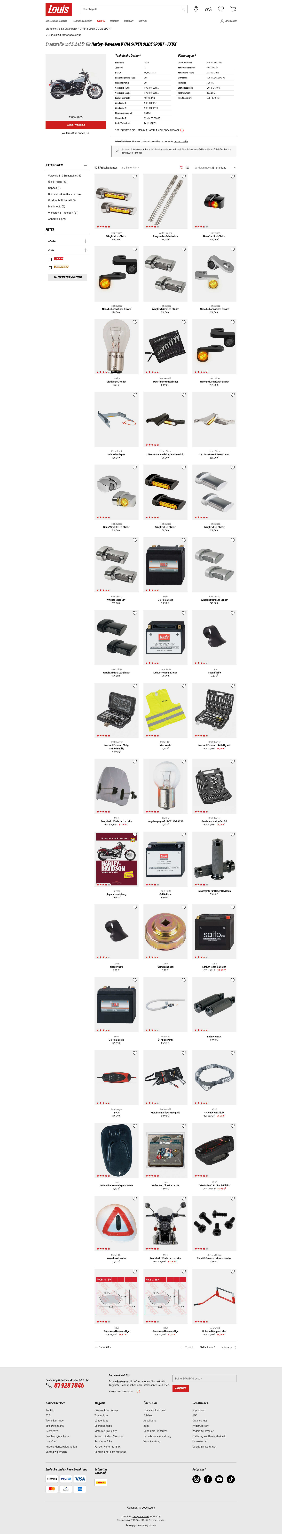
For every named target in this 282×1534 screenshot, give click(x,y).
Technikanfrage (54, 1420)
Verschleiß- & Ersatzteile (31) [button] (64, 175)
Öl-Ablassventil (165, 1040)
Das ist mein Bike (76, 124)
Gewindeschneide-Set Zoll (214, 821)
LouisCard (51, 1441)
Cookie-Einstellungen (204, 1446)
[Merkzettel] (221, 9)
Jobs (146, 1425)
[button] (184, 9)
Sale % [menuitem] (101, 21)
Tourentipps (101, 1415)
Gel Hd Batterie (165, 600)
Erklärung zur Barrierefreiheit (208, 1436)
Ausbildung (150, 1420)
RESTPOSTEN (61, 267)
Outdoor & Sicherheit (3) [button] (62, 200)
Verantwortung (151, 1441)
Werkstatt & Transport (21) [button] (63, 212)
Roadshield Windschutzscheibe (116, 821)
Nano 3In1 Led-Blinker (214, 236)
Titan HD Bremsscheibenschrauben (214, 1258)
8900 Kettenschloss (214, 1112)
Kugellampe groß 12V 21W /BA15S (165, 821)
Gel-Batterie (165, 894)
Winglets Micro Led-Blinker (165, 309)
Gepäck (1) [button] (54, 188)
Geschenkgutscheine (57, 1436)
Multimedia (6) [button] (56, 206)
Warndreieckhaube (116, 1258)
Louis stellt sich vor (154, 1410)
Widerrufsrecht (200, 1425)
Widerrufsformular (202, 1431)
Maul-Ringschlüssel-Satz (165, 381)
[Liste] (187, 168)
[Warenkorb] (233, 9)
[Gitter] (181, 167)
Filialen (147, 1415)
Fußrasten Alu (214, 1036)
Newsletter (52, 1431)
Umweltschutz (200, 1441)
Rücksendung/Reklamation (61, 1446)
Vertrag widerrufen (56, 1451)
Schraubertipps (103, 1425)
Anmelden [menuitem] (230, 21)
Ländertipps (101, 1420)
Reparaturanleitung (116, 894)
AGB (194, 1415)
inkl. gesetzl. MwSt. (141, 1516)
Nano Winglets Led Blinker (116, 527)
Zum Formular (135, 153)
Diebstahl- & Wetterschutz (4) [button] (65, 194)
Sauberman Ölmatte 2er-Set (165, 1185)
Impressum (198, 1410)
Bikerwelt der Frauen (106, 1410)
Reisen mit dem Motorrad (109, 1436)
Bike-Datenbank (55, 1425)
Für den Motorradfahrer (107, 1446)
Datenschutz (199, 1420)
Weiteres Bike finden (73, 133)
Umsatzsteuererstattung (157, 1436)
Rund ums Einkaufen (155, 1431)
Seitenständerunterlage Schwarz (116, 1185)
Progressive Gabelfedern (165, 236)
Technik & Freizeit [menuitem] (82, 21)
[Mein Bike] (208, 9)
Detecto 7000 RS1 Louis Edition (214, 1185)
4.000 (116, 1112)
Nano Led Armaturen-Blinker (116, 309)
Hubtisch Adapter (116, 454)
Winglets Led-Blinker (116, 236)
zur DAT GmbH (181, 141)
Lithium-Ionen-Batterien (165, 672)
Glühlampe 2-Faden (116, 381)
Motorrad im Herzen (105, 1431)
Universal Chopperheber (214, 1331)
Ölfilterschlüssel (165, 967)
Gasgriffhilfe (214, 672)
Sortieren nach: (203, 167)
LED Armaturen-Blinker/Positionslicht (165, 454)
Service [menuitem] (143, 21)
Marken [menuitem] (114, 21)
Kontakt (50, 1410)
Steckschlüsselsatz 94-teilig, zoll (214, 745)
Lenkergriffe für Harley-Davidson (214, 891)
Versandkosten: (124, 1520)
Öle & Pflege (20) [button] (57, 181)
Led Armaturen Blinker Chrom (214, 454)
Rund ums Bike (103, 1441)
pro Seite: (126, 167)
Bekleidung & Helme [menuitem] (56, 21)
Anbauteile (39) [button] (57, 218)
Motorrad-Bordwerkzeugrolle (165, 1112)
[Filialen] (196, 9)
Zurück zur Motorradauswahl (65, 34)
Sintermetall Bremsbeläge (116, 1331)
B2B (48, 1415)
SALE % (59, 258)
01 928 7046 (69, 1385)
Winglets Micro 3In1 (116, 600)
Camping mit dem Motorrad (110, 1451)
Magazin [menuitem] (128, 21)
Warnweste (165, 745)
